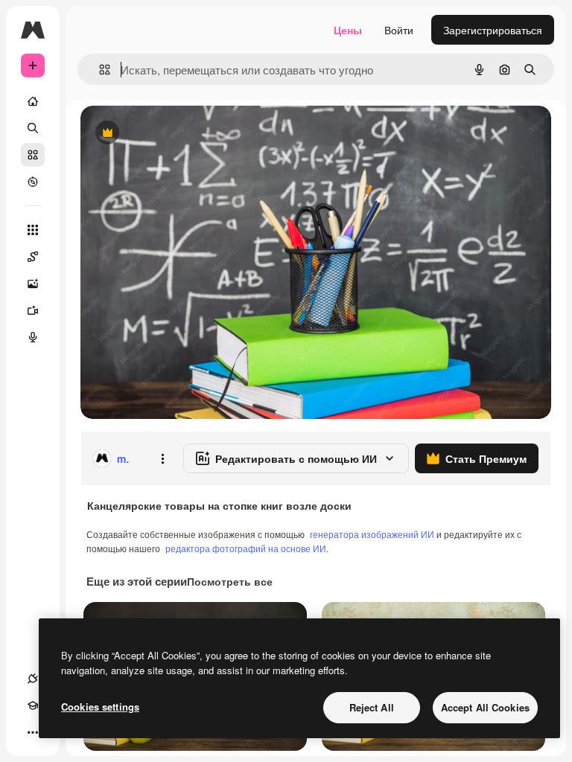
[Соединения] (33, 679)
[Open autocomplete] (98, 69)
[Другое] (33, 732)
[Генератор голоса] (33, 337)
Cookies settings (100, 706)
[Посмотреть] (33, 181)
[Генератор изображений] (33, 283)
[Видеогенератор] (33, 310)
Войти (398, 29)
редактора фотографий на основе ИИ (245, 548)
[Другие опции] (162, 458)
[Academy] (33, 705)
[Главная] (33, 101)
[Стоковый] (33, 155)
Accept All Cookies (485, 707)
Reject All (371, 707)
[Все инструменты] (33, 230)
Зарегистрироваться (492, 29)
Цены (348, 29)
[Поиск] (33, 128)
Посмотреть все (230, 581)
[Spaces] (33, 257)
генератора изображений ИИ (372, 534)
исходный (180, 133)
